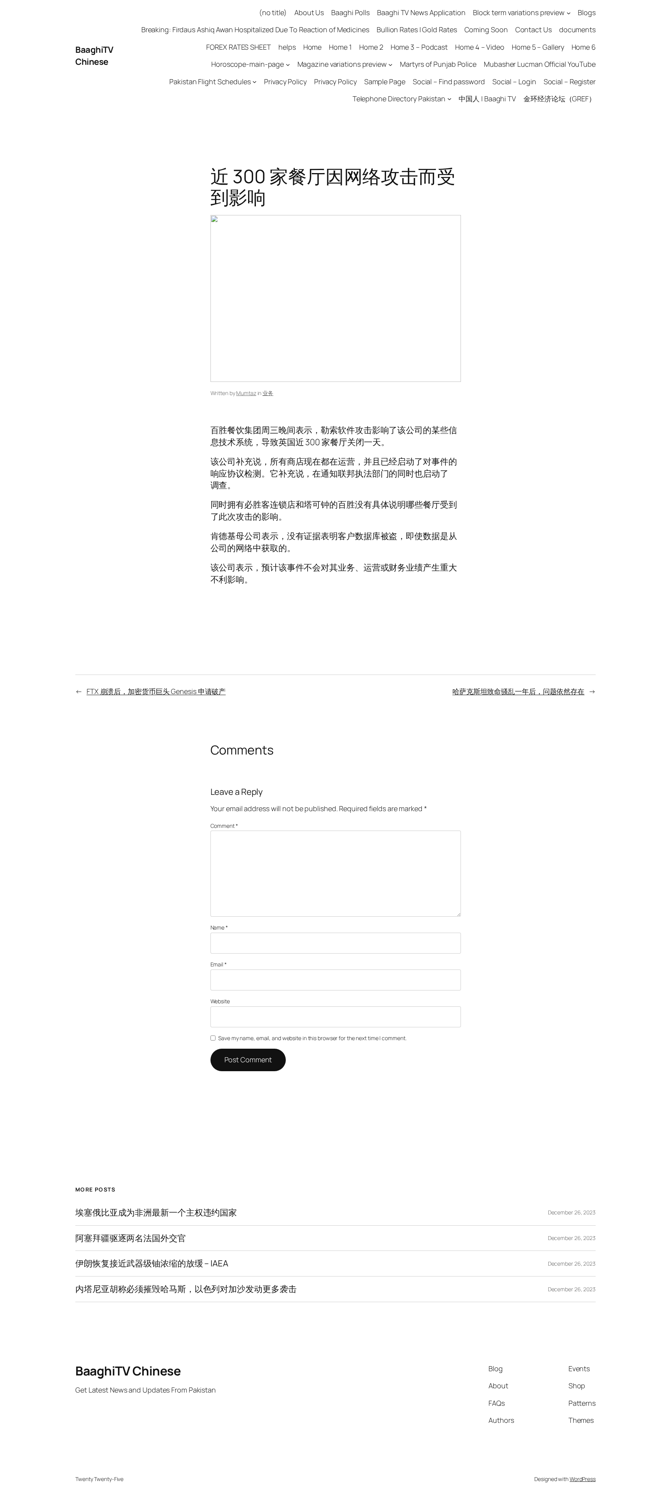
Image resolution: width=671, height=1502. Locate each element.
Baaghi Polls (350, 12)
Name (219, 927)
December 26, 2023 (572, 1212)
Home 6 (584, 47)
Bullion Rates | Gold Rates (417, 29)
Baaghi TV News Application (421, 12)
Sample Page (384, 81)
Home (312, 47)
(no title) (273, 12)
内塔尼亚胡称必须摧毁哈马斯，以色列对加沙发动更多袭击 (185, 1289)
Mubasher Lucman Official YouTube (540, 64)
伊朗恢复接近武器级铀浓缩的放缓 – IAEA (151, 1263)
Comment (224, 825)
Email (218, 964)
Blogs (587, 12)
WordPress (583, 1479)
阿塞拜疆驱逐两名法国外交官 (130, 1238)
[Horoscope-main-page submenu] (288, 64)
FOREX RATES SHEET (238, 47)
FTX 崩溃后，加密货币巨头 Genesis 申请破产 (156, 691)
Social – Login (514, 81)
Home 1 (340, 47)
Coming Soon (486, 29)
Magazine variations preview (342, 64)
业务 (267, 393)
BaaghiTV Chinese (94, 56)
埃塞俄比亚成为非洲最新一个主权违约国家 (156, 1213)
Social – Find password (449, 81)
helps (287, 47)
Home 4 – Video (479, 47)
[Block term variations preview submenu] (569, 12)
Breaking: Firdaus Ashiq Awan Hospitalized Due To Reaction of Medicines (255, 29)
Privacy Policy (285, 81)
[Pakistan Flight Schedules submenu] (254, 82)
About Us (309, 12)
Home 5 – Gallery (538, 47)
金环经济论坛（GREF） (559, 98)
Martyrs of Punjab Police (438, 64)
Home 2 (371, 47)
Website (220, 1001)
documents (577, 29)
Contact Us (533, 29)
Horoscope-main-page (247, 64)
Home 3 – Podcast (419, 47)
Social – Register (570, 81)
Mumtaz (246, 393)
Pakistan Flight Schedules (210, 81)
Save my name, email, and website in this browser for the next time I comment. (312, 1038)
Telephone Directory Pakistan (399, 98)
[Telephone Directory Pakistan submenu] (449, 99)
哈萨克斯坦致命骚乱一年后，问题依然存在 (518, 691)
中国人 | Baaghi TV (487, 98)
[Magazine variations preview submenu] (390, 64)
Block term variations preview (519, 12)
